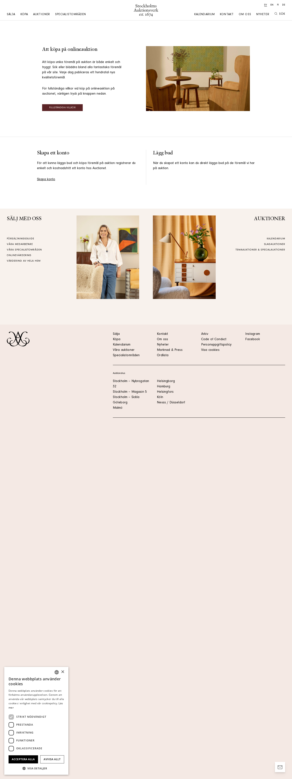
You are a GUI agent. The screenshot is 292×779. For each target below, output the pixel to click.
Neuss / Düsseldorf (171, 402)
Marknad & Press (169, 350)
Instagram (252, 334)
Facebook (252, 339)
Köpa (24, 14)
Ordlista (162, 355)
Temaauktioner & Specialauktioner (260, 250)
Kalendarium (204, 14)
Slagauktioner (274, 244)
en (271, 5)
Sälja (11, 14)
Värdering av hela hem (24, 261)
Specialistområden (70, 14)
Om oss (245, 14)
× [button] (62, 672)
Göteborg (120, 402)
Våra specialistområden (24, 250)
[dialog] (36, 721)
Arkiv (204, 334)
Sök (282, 14)
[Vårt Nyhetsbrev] (280, 767)
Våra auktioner (123, 350)
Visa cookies (210, 350)
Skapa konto (46, 179)
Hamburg (163, 386)
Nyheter (262, 14)
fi (278, 5)
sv (265, 5)
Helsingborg (166, 381)
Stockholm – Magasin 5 (130, 392)
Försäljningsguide (20, 239)
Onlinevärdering (19, 255)
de (283, 5)
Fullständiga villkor (62, 108)
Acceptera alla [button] (23, 759)
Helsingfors (165, 392)
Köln (160, 397)
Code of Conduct (213, 339)
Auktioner (41, 14)
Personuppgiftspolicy (216, 345)
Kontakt (227, 14)
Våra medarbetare (20, 244)
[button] (36, 768)
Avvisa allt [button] (52, 759)
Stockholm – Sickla (126, 397)
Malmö (118, 408)
